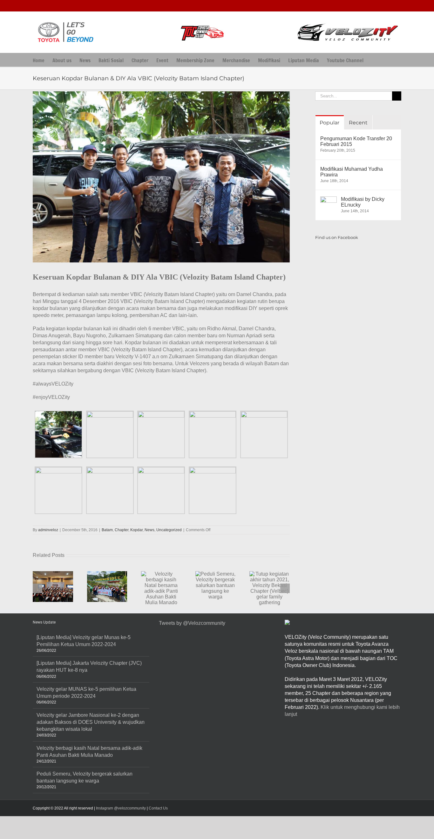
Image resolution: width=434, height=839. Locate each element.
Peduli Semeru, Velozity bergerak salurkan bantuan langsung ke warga (84, 777)
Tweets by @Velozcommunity (192, 623)
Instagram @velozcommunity (120, 808)
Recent (358, 123)
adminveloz (48, 530)
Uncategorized (169, 530)
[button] (373, 60)
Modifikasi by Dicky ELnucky (362, 202)
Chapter (121, 530)
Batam (107, 530)
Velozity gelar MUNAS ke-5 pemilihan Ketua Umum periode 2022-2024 (86, 692)
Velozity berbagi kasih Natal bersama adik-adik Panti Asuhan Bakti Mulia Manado (89, 751)
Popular (329, 123)
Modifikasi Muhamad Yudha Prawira (351, 171)
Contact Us (158, 808)
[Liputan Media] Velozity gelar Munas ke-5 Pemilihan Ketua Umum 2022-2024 (84, 641)
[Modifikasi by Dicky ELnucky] (328, 199)
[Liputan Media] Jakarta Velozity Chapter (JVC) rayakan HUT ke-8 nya (89, 666)
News (149, 530)
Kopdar (136, 530)
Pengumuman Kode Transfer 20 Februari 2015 (356, 141)
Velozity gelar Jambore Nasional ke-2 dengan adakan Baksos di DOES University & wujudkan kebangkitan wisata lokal (91, 722)
